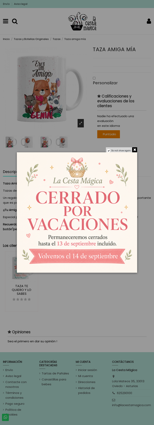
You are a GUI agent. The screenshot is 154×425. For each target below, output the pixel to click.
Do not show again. (121, 150)
